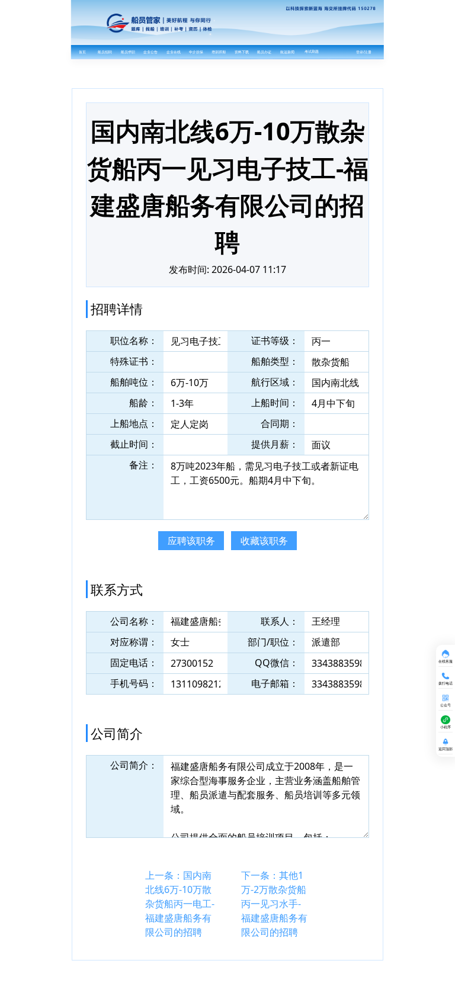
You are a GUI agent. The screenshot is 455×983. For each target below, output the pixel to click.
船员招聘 (105, 51)
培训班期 (219, 51)
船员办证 (264, 51)
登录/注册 (363, 51)
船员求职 (128, 51)
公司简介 (117, 733)
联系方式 (117, 589)
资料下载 (242, 51)
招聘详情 (117, 308)
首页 (82, 51)
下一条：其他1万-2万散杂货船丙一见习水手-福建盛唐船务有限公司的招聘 (274, 904)
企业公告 (150, 51)
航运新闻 (287, 51)
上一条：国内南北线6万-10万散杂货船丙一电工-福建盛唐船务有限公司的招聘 (179, 904)
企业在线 (173, 51)
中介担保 (196, 51)
